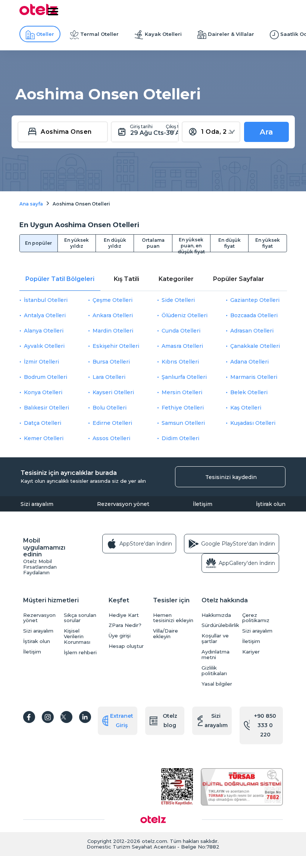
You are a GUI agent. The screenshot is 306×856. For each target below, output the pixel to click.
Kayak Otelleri (163, 34)
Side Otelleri (178, 300)
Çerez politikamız (255, 618)
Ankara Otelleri (113, 315)
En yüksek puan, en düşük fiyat (191, 244)
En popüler (38, 243)
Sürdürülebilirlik (220, 625)
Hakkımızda (216, 615)
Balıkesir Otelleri (46, 407)
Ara (266, 131)
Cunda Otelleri (181, 330)
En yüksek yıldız (76, 243)
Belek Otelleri (249, 392)
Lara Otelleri (109, 377)
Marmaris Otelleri (253, 377)
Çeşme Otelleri (112, 300)
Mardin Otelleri (113, 330)
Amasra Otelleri (182, 346)
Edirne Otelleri (112, 423)
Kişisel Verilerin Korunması (77, 636)
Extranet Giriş (121, 721)
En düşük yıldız (115, 243)
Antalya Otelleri (45, 315)
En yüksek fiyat (267, 243)
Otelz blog (170, 721)
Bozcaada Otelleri (254, 315)
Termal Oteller (99, 34)
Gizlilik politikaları (214, 670)
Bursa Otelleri (111, 361)
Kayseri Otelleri (113, 392)
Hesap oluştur (126, 646)
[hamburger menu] (53, 11)
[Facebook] (29, 717)
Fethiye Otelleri (183, 407)
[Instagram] (48, 717)
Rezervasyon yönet (123, 504)
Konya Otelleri (43, 392)
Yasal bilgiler (217, 684)
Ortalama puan (153, 243)
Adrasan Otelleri (252, 330)
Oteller (45, 34)
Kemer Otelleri (43, 438)
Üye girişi (120, 636)
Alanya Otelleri (43, 330)
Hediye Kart (124, 615)
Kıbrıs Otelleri (180, 361)
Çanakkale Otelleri (255, 346)
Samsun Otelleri (183, 423)
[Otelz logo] (38, 13)
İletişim (202, 504)
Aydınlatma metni (216, 654)
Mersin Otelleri (182, 392)
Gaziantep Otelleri (255, 300)
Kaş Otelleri (245, 407)
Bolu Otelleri (110, 407)
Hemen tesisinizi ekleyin (173, 618)
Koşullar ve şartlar (215, 638)
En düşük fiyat (229, 243)
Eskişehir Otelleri (116, 346)
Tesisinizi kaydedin (231, 477)
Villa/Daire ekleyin (165, 633)
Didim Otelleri (180, 438)
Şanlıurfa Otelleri (184, 377)
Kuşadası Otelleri (252, 423)
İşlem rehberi (80, 652)
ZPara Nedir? (125, 625)
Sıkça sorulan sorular (80, 618)
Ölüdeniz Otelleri (184, 315)
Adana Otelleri (249, 361)
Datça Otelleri (42, 423)
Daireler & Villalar (231, 34)
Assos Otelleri (111, 438)
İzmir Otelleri (41, 361)
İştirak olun (270, 504)
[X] (66, 717)
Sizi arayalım (37, 504)
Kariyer (251, 652)
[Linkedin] (85, 717)
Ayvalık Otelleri (44, 346)
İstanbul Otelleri (46, 300)
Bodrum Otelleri (45, 377)
